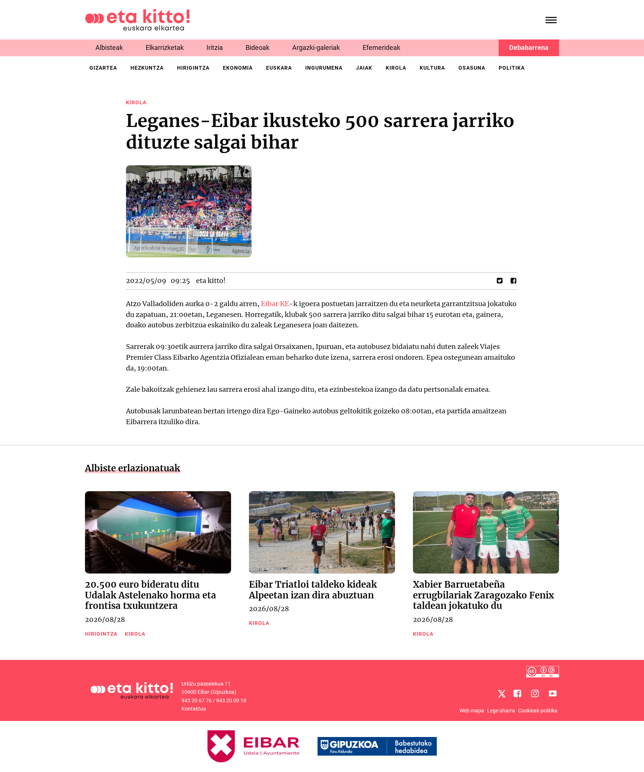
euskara (279, 68)
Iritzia (214, 47)
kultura (432, 68)
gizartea (103, 68)
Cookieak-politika (538, 711)
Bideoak (257, 47)
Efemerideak (381, 47)
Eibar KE (275, 303)
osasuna (471, 68)
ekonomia (238, 68)
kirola (396, 68)
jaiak (364, 68)
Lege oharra (501, 711)
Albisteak (109, 47)
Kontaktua (193, 709)
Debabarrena (529, 47)
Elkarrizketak (165, 47)
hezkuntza (147, 68)
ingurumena (323, 68)
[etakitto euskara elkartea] (137, 19)
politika (512, 68)
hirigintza (193, 68)
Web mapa (472, 711)
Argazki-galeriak (316, 47)
